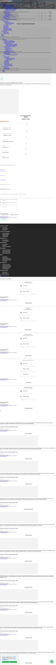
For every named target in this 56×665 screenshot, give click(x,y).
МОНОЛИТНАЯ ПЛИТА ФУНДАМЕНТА (11, 45)
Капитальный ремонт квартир (9, 22)
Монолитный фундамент (5, 233)
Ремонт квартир (6, 21)
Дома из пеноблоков (5, 228)
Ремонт (3, 20)
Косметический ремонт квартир (9, 23)
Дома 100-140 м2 (6, 32)
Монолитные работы (7, 51)
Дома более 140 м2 (6, 33)
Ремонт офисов (6, 25)
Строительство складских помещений (9, 10)
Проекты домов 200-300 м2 (6, 252)
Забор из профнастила (5, 273)
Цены (2, 34)
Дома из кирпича (4, 227)
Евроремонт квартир (8, 24)
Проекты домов (4, 66)
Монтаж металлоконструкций (6, 266)
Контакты (3, 71)
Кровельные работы (6, 13)
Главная (3, 3)
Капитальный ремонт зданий (8, 28)
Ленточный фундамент (5, 234)
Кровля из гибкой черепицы (9, 15)
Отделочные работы (7, 56)
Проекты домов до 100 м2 (6, 249)
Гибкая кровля (4, 245)
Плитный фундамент (5, 236)
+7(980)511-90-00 (26, 119)
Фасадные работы (6, 11)
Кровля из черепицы (8, 14)
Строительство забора (7, 18)
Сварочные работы (6, 17)
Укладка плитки (6, 26)
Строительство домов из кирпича (9, 40)
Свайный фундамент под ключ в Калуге (10, 9)
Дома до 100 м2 (6, 31)
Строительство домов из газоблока (9, 6)
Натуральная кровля (5, 244)
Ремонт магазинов (6, 27)
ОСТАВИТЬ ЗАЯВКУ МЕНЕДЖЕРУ (4, 121)
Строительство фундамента (7, 7)
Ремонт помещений (7, 61)
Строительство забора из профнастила (10, 19)
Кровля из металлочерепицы (6, 246)
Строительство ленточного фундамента (11, 8)
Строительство (4, 4)
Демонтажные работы (5, 268)
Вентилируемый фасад (8, 12)
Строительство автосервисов (6, 265)
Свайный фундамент (5, 235)
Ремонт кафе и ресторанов (7, 29)
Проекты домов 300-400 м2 (6, 253)
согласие (7, 216)
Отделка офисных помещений (8, 30)
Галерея (3, 35)
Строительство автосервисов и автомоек (9, 16)
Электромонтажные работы (6, 267)
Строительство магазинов (6, 264)
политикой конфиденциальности (3, 300)
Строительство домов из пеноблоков (9, 5)
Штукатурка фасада (5, 239)
